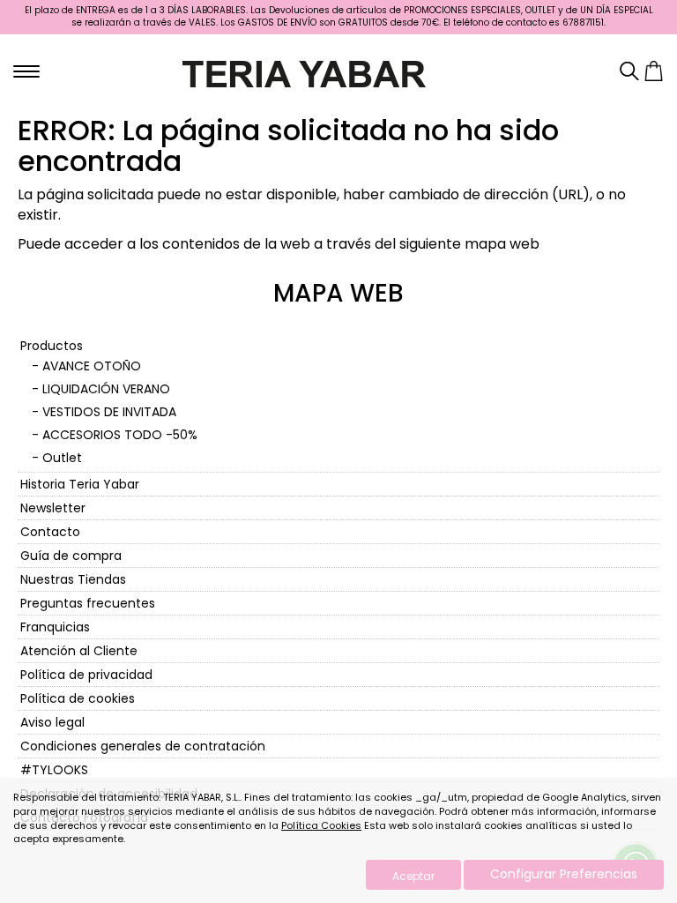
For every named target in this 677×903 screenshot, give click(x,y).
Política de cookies (77, 698)
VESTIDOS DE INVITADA (109, 412)
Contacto (50, 532)
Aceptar (413, 876)
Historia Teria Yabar (79, 484)
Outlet (62, 457)
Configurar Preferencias (563, 874)
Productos (51, 345)
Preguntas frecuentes (87, 603)
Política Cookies (321, 825)
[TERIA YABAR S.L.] (304, 72)
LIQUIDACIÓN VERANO (106, 389)
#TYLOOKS (54, 770)
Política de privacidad (86, 674)
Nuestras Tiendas (73, 579)
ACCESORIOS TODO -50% (119, 435)
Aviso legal (52, 722)
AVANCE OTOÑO (91, 366)
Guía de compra (71, 555)
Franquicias (55, 627)
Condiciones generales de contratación (142, 746)
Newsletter (53, 508)
